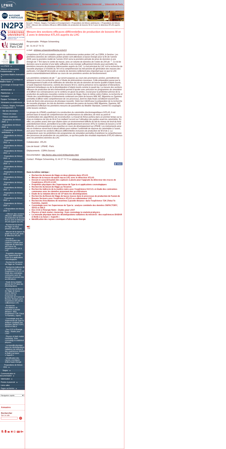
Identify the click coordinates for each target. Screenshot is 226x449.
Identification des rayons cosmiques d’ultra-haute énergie (13, 360)
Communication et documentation (7, 375)
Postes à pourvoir (8, 382)
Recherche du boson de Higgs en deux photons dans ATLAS (14, 227)
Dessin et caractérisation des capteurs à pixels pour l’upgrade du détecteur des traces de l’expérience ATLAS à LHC (14, 244)
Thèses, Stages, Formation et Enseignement (12, 107)
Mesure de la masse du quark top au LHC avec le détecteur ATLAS (15, 234)
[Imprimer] (5, 432)
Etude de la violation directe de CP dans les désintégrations (14, 284)
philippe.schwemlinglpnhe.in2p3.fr (50, 50)
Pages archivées (7, 388)
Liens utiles (5, 385)
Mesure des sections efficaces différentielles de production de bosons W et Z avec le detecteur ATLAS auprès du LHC (15, 218)
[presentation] (111, 62)
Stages (5, 370)
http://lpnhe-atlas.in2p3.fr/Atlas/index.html (60, 155)
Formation (5, 96)
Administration (6, 90)
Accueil (29, 23)
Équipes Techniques (9, 99)
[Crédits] (14, 432)
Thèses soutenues (10, 117)
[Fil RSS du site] (18, 432)
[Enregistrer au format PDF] (29, 228)
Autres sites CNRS (70, 4)
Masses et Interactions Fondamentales (9, 70)
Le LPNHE (5, 66)
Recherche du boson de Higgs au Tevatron (14, 263)
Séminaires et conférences (11, 102)
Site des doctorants (10, 111)
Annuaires (6, 407)
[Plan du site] (12, 432)
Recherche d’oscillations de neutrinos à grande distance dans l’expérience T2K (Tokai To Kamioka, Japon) (14, 311)
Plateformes (5, 93)
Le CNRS (53, 4)
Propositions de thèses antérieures (86, 23)
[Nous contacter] (8, 432)
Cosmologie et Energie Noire (12, 85)
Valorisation (5, 379)
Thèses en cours (9, 114)
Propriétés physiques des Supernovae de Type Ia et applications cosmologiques (14, 256)
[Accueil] (2, 432)
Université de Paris (114, 4)
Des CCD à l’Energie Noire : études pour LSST (13, 331)
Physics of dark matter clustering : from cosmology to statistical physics (14, 339)
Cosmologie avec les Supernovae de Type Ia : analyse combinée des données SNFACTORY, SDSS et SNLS (15, 322)
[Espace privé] (22, 432)
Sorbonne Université (92, 4)
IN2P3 (43, 4)
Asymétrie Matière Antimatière (13, 74)
